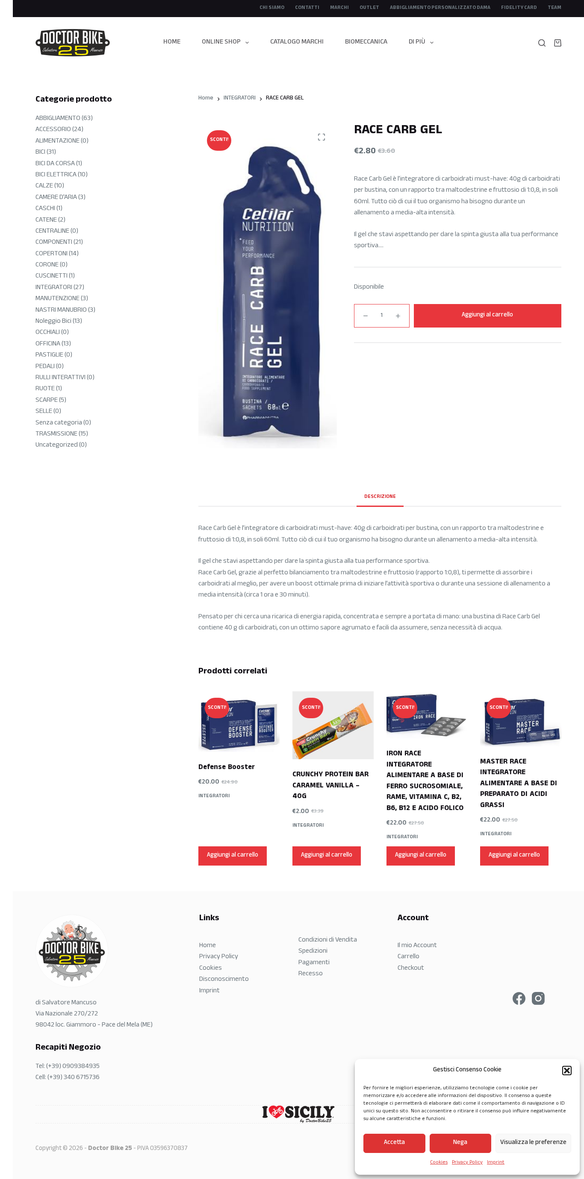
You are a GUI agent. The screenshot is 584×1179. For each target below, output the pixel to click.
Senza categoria (58, 423)
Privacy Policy (467, 1163)
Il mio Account (417, 946)
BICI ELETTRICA (56, 175)
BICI (40, 152)
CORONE (47, 265)
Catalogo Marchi (297, 42)
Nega (460, 1143)
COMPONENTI (53, 243)
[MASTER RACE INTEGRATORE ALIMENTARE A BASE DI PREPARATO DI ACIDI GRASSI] (520, 718)
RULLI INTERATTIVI (60, 378)
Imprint (495, 1163)
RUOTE (45, 389)
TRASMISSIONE (56, 434)
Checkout (411, 968)
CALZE (44, 186)
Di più (417, 42)
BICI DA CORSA (55, 164)
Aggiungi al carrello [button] (232, 855)
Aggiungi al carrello (487, 315)
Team (554, 8)
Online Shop (221, 42)
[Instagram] (538, 998)
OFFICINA (47, 344)
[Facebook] (519, 998)
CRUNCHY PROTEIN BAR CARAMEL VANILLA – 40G (330, 786)
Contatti (307, 8)
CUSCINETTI (51, 276)
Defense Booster (226, 768)
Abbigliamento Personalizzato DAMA (440, 8)
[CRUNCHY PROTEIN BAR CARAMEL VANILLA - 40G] (333, 725)
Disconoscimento (224, 980)
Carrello (408, 957)
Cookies (439, 1163)
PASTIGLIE (49, 355)
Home (171, 42)
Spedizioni (312, 951)
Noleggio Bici (53, 322)
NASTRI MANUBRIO (61, 310)
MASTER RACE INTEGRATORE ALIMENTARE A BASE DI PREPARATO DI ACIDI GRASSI (518, 784)
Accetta (394, 1143)
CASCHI (45, 209)
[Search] (542, 43)
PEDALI (45, 367)
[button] (567, 1070)
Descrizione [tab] (380, 497)
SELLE (43, 412)
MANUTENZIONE (57, 299)
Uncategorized (56, 445)
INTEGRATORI (214, 796)
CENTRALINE (52, 231)
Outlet (369, 8)
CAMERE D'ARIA (56, 198)
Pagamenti (314, 963)
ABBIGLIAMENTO (57, 119)
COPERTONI (51, 254)
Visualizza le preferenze (533, 1143)
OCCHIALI (47, 333)
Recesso (310, 974)
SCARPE (46, 401)
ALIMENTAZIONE (57, 141)
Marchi (339, 8)
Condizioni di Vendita (327, 940)
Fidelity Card (519, 8)
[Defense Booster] (239, 721)
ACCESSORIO (53, 130)
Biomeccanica (366, 42)
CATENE (46, 220)
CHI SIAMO (272, 8)
